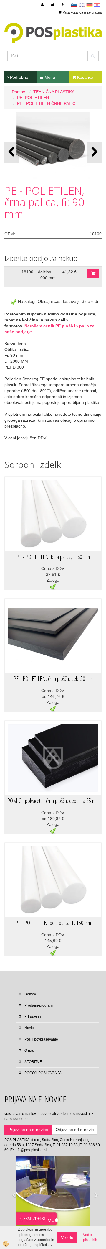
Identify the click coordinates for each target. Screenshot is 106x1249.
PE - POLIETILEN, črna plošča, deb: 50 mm (53, 679)
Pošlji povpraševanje (41, 1039)
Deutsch (89, 5)
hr (97, 5)
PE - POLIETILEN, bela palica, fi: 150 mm (53, 923)
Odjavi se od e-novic (75, 1129)
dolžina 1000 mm (47, 274)
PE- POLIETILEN (33, 97)
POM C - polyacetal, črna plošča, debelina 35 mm (53, 801)
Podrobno (18, 77)
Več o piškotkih (90, 1237)
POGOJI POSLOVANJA (43, 1073)
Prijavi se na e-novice (28, 1129)
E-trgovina (32, 1017)
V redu (67, 1237)
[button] (94, 152)
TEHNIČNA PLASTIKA (53, 91)
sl (74, 5)
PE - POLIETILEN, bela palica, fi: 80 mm (53, 557)
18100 (27, 271)
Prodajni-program (38, 1005)
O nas (29, 1050)
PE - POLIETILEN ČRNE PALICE (47, 103)
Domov (18, 91)
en (82, 5)
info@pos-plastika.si (31, 1150)
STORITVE (33, 1062)
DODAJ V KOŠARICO (93, 273)
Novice (30, 1028)
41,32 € (69, 271)
